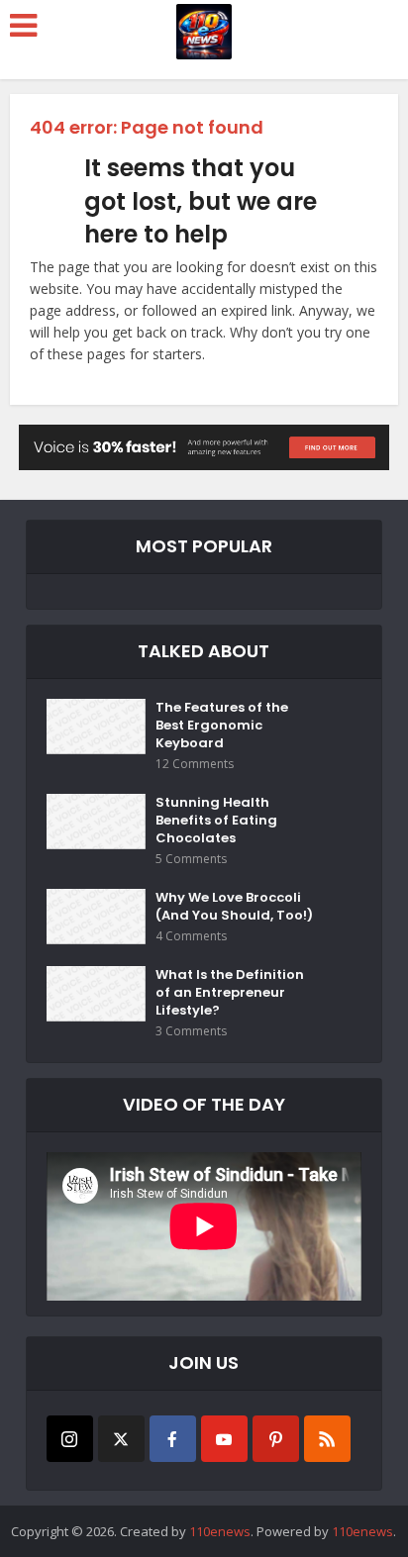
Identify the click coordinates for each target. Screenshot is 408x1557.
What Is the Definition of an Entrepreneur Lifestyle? (229, 993)
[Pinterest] (276, 1438)
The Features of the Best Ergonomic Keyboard (221, 725)
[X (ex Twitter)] (121, 1438)
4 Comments (191, 935)
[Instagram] (70, 1438)
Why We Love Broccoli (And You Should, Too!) (234, 906)
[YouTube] (224, 1438)
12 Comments (194, 763)
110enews (220, 1531)
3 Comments (191, 1030)
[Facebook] (173, 1438)
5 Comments (191, 858)
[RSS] (327, 1438)
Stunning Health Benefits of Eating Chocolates (216, 820)
